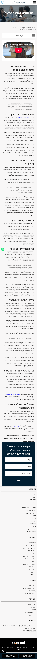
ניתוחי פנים (17, 426)
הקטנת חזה (32, 561)
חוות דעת (33, 521)
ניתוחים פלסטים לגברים (29, 508)
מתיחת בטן (32, 585)
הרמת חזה (33, 553)
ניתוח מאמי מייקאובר (30, 593)
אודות (34, 497)
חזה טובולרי (32, 572)
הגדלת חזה (32, 543)
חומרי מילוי (33, 607)
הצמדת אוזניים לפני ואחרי (12, 394)
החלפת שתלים (31, 567)
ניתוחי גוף (33, 502)
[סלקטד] (19, 642)
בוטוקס (34, 610)
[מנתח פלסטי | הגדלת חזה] (18, 2)
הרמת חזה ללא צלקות (29, 556)
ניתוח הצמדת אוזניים (23, 117)
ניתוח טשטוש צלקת (30, 612)
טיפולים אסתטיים (31, 510)
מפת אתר (33, 524)
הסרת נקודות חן (31, 615)
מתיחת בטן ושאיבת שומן (29, 588)
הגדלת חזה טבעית (30, 545)
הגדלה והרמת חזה (30, 551)
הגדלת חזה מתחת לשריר (28, 548)
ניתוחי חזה (33, 500)
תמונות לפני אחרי (31, 513)
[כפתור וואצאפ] (2, 249)
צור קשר (33, 518)
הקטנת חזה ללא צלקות (29, 564)
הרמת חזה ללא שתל (30, 559)
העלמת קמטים (31, 604)
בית (35, 494)
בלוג (34, 516)
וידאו (34, 526)
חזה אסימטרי (32, 575)
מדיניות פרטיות (31, 532)
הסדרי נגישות (32, 529)
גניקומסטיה (32, 569)
